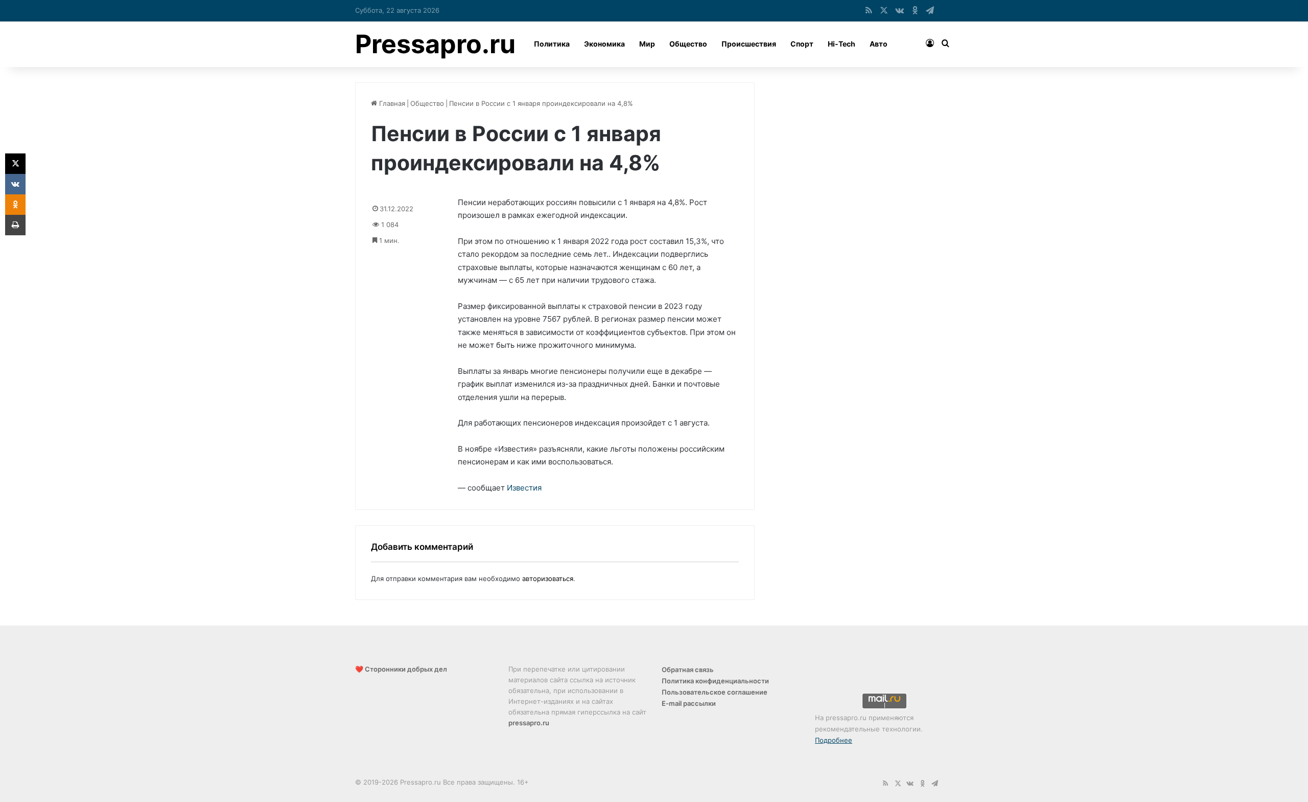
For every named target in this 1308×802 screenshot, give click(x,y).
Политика (552, 43)
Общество (688, 43)
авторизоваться (547, 578)
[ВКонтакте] (15, 184)
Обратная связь (688, 669)
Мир (647, 43)
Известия (524, 488)
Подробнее (833, 740)
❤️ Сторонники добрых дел (401, 669)
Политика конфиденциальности (715, 681)
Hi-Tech (841, 43)
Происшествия (748, 43)
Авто (878, 43)
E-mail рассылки (689, 703)
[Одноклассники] (15, 204)
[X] (15, 163)
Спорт (801, 43)
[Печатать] (15, 225)
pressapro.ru (528, 723)
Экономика (604, 43)
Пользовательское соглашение (714, 692)
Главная (391, 103)
